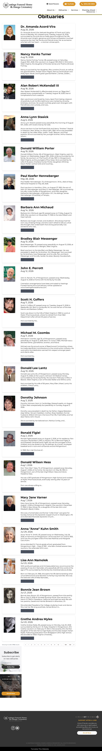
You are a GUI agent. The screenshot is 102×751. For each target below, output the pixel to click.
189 (70, 644)
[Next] (73, 644)
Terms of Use (51, 745)
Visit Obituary (27, 46)
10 (58, 644)
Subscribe (10, 667)
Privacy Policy (42, 745)
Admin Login (61, 745)
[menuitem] (51, 10)
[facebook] (13, 728)
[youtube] (17, 728)
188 (66, 644)
